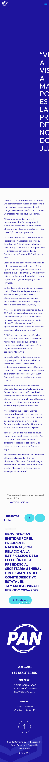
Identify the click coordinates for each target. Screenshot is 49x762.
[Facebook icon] (19, 753)
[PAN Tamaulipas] (5, 4)
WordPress (24, 748)
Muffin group (33, 741)
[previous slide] (29, 518)
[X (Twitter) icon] (22, 753)
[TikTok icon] (29, 753)
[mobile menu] (46, 4)
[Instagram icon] (27, 753)
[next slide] (40, 518)
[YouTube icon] (24, 753)
